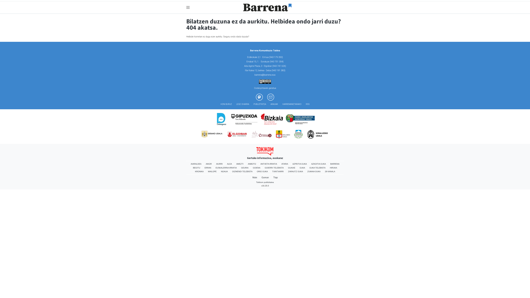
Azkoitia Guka (318, 164)
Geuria (244, 168)
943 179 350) (276, 57)
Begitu (196, 168)
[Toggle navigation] (188, 7)
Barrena (334, 164)
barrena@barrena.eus (265, 75)
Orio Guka (262, 171)
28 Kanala (330, 171)
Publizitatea (260, 104)
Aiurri (219, 164)
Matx (254, 177)
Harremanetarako (291, 104)
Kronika (199, 171)
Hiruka (333, 168)
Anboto (252, 164)
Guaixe (291, 168)
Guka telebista (317, 168)
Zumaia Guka (313, 171)
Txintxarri (278, 171)
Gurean (265, 177)
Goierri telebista (274, 168)
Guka (302, 168)
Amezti (239, 164)
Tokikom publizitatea (265, 182)
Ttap (275, 177)
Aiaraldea (196, 164)
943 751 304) (277, 61)
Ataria (284, 164)
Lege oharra (242, 104)
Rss (308, 104)
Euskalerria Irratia (226, 168)
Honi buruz (226, 104)
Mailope (212, 171)
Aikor (209, 164)
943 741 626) (279, 66)
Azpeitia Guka (299, 164)
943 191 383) (278, 70)
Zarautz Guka (295, 171)
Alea (229, 164)
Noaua (224, 171)
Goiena (256, 168)
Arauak (274, 104)
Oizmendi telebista (242, 171)
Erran (208, 168)
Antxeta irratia (268, 164)
